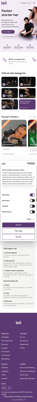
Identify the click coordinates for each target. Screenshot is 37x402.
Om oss (22, 337)
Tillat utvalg (18, 231)
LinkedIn (4, 378)
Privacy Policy (9, 396)
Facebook (4, 368)
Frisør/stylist (5, 355)
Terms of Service (23, 396)
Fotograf (4, 348)
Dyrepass (4, 344)
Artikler (22, 348)
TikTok (3, 375)
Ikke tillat (18, 237)
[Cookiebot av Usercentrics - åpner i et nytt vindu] (27, 163)
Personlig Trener (7, 341)
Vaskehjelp (5, 337)
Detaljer (29, 219)
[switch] (32, 200)
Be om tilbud (7, 32)
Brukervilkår (24, 375)
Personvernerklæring (27, 368)
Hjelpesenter (24, 344)
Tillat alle (18, 225)
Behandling (5, 359)
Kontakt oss (24, 341)
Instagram (5, 371)
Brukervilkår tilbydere (27, 378)
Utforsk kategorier (8, 36)
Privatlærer (5, 352)
